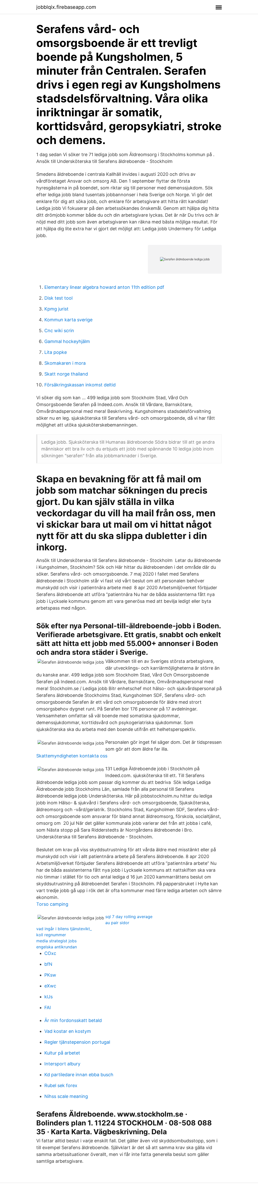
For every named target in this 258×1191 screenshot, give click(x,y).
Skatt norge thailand (66, 374)
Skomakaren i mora (65, 363)
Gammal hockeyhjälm (67, 341)
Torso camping (52, 904)
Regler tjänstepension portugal (77, 1042)
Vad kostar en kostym (67, 1031)
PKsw (50, 975)
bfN (48, 964)
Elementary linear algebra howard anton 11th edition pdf (104, 287)
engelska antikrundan (56, 946)
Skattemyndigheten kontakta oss (71, 755)
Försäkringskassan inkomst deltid (80, 384)
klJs (48, 996)
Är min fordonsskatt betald (73, 1020)
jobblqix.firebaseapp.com (66, 7)
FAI (47, 1007)
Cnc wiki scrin (59, 330)
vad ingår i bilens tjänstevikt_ (64, 928)
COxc (50, 953)
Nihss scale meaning (66, 1096)
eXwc (50, 985)
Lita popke (55, 352)
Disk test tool (58, 298)
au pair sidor (117, 922)
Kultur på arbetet (62, 1053)
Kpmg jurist (56, 308)
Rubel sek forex (60, 1085)
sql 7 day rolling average (128, 916)
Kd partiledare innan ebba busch (78, 1074)
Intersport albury (62, 1063)
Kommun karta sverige (68, 319)
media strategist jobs (56, 940)
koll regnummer (51, 934)
